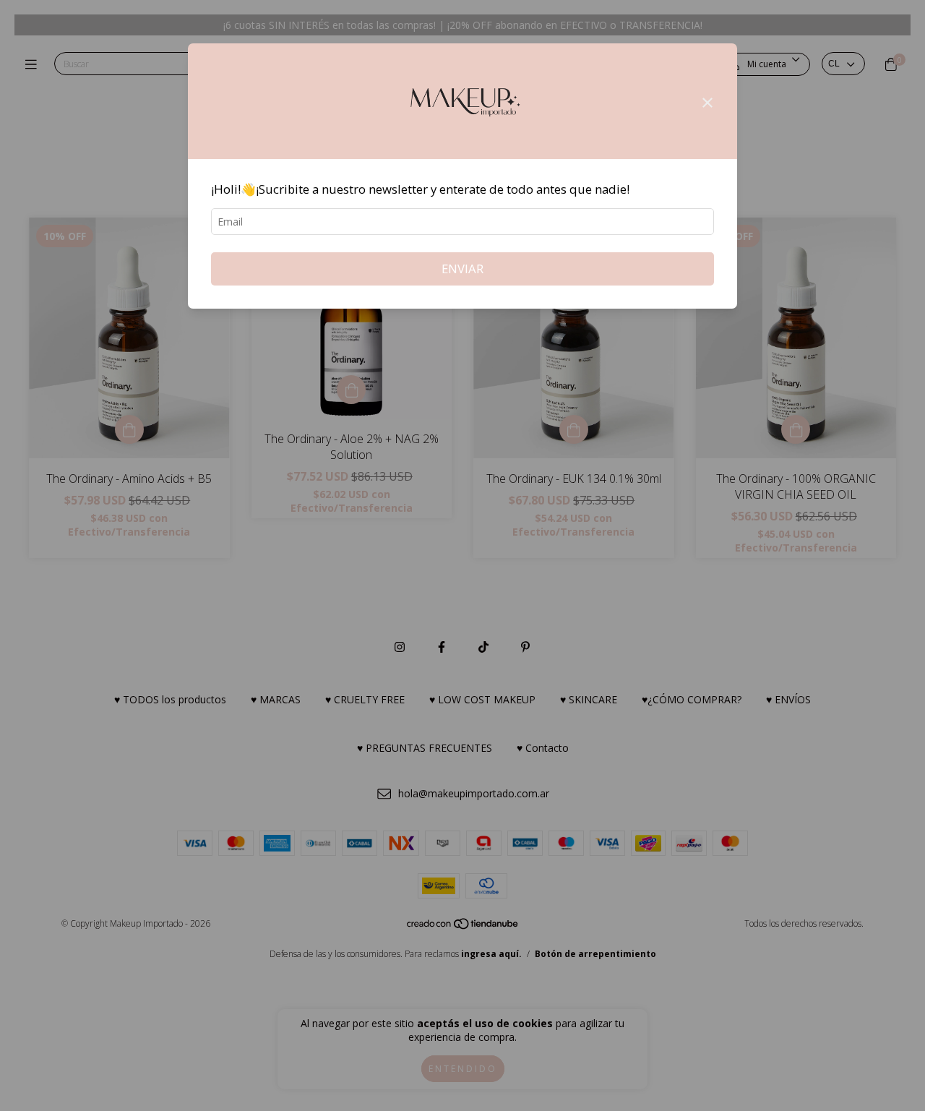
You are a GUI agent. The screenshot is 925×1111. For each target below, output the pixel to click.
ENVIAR (462, 268)
